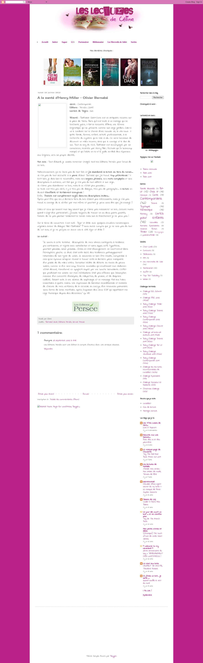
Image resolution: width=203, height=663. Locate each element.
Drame (154, 203)
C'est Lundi (147, 246)
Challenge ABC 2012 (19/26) (151, 299)
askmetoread (149, 481)
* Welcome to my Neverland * (151, 547)
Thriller (143, 232)
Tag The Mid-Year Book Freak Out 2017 (152, 455)
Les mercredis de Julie (153, 261)
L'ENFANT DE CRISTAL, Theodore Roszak (152, 567)
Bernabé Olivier (51, 322)
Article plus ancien (125, 394)
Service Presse (78, 322)
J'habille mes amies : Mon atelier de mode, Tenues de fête (152, 471)
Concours (147, 250)
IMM (144, 258)
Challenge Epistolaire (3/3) (151, 377)
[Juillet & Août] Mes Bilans (151, 503)
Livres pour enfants (152, 215)
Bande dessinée (147, 188)
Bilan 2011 (147, 176)
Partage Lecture (150, 411)
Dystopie (145, 206)
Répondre (48, 349)
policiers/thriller (149, 235)
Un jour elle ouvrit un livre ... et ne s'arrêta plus (152, 514)
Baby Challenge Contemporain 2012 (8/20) (151, 319)
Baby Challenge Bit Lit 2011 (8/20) (152, 346)
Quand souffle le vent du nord (152, 582)
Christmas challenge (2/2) (151, 390)
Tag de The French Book (151, 520)
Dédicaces (147, 254)
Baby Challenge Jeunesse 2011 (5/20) (152, 353)
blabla (145, 279)
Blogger (113, 656)
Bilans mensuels (150, 169)
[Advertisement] (60, 628)
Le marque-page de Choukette (151, 450)
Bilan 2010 (147, 173)
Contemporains (151, 198)
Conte (155, 195)
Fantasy (143, 213)
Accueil (86, 394)
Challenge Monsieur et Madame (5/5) (152, 384)
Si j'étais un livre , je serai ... (152, 577)
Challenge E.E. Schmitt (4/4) (152, 293)
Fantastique (146, 210)
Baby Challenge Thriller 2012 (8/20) (152, 305)
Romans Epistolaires (149, 225)
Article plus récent (46, 394)
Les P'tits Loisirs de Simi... (152, 424)
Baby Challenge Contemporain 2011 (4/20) (151, 360)
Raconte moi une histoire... (150, 436)
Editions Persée (65, 322)
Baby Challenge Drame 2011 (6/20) (153, 340)
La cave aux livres (151, 563)
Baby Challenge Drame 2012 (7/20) (153, 312)
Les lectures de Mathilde (150, 465)
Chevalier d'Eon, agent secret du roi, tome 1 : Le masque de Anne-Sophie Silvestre (152, 488)
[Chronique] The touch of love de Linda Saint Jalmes (152, 536)
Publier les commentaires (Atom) (64, 399)
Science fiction (148, 229)
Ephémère (147, 595)
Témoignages (159, 232)
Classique (143, 195)
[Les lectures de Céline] (152, 161)
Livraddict (147, 403)
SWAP (145, 271)
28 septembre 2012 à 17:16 (64, 340)
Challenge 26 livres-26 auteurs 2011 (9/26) (152, 334)
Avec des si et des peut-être (151, 441)
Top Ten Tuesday (151, 275)
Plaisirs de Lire (149, 499)
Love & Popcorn (149, 427)
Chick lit (154, 192)
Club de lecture (149, 407)
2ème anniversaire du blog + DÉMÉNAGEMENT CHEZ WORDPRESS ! (153, 553)
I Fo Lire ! (147, 590)
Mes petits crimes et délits (152, 530)
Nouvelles (154, 222)
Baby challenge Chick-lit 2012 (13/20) (153, 327)
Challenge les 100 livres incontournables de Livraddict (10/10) (152, 369)
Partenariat (148, 268)
